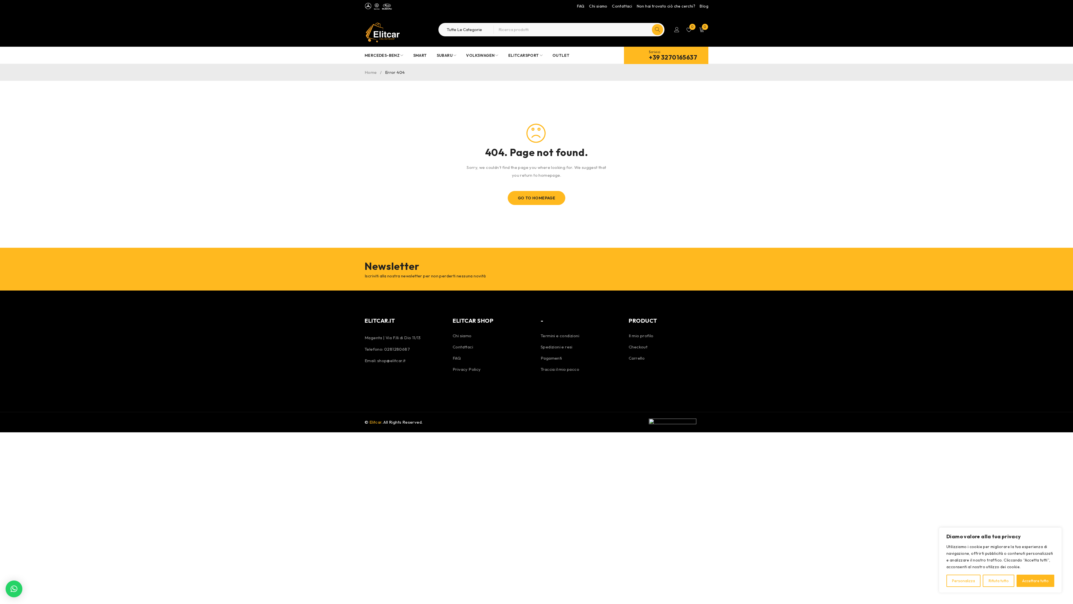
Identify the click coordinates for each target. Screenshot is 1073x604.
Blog (704, 6)
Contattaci (622, 6)
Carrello (637, 358)
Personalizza (963, 580)
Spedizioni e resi (557, 347)
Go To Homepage (537, 197)
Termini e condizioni (560, 335)
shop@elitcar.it (391, 360)
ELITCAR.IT (380, 320)
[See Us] (385, 379)
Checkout (638, 347)
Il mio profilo (641, 335)
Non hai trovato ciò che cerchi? (666, 6)
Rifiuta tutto (999, 580)
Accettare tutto (1035, 580)
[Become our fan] (370, 379)
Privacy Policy (467, 369)
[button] (14, 589)
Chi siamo (598, 6)
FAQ (581, 6)
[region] (1000, 560)
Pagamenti (551, 358)
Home (371, 72)
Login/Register (677, 29)
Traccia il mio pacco (560, 369)
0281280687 (397, 349)
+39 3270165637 (673, 57)
